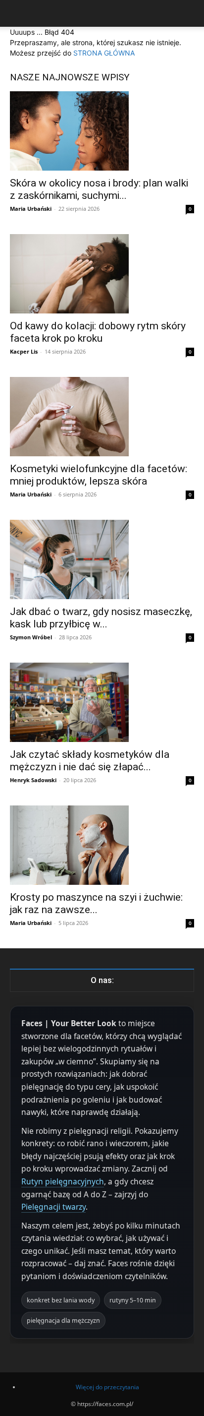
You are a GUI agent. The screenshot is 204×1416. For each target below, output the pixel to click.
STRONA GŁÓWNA (104, 53)
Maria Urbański (30, 208)
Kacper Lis (24, 351)
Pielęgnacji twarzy (53, 1206)
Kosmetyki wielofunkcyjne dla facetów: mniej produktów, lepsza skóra (98, 475)
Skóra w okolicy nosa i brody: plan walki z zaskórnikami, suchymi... (99, 189)
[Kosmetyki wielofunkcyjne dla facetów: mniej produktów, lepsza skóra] (102, 416)
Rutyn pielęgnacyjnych (62, 1181)
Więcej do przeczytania (107, 1387)
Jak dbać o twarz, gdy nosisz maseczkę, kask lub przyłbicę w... (101, 618)
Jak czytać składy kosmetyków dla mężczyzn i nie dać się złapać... (89, 760)
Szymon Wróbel (31, 637)
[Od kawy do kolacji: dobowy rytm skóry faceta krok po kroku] (102, 273)
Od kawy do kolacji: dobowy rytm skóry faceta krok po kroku (98, 332)
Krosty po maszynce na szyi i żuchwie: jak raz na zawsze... (96, 903)
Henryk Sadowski (33, 780)
